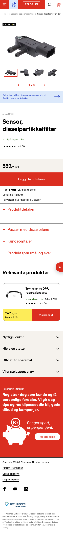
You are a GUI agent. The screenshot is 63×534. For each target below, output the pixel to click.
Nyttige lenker (13, 337)
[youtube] (15, 489)
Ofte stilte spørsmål (17, 360)
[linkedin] (26, 489)
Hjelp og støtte (14, 349)
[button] (31, 47)
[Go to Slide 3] (38, 72)
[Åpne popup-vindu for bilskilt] (13, 4)
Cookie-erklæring (11, 473)
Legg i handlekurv (31, 179)
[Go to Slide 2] (24, 72)
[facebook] (5, 489)
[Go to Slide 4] (52, 72)
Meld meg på (47, 436)
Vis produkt (46, 314)
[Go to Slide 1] (10, 72)
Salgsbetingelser (11, 479)
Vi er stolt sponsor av (18, 372)
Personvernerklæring (13, 467)
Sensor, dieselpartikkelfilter (22, 14)
